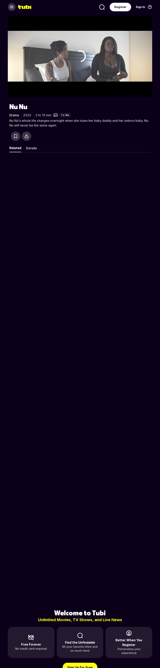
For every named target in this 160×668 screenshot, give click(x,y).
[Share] (26, 136)
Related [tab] (15, 148)
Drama (14, 115)
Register (120, 7)
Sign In (140, 7)
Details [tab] (31, 148)
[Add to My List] (15, 136)
